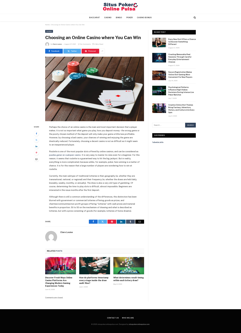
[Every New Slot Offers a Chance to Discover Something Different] (159, 42)
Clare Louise (57, 44)
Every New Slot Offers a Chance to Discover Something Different (182, 41)
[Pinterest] (36, 152)
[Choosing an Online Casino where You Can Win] (94, 89)
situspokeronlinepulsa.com (139, 324)
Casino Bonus (144, 18)
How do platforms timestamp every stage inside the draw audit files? (93, 280)
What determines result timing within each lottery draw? (128, 279)
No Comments (85, 44)
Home (47, 25)
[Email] (36, 159)
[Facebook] (36, 133)
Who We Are (128, 318)
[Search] (194, 17)
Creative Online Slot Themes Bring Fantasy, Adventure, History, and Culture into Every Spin (181, 108)
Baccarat (94, 18)
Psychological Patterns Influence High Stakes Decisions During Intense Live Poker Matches (181, 91)
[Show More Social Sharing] (102, 51)
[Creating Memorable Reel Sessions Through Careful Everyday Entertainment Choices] (159, 57)
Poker (129, 18)
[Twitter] (36, 139)
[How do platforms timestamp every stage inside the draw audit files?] (94, 265)
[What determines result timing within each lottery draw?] (128, 265)
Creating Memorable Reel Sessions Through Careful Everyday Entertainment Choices (179, 58)
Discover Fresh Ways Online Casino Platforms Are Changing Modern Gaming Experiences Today (58, 281)
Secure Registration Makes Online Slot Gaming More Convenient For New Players (180, 74)
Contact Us (113, 318)
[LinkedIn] (36, 146)
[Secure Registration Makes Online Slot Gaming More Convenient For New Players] (159, 75)
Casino (108, 18)
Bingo (119, 18)
